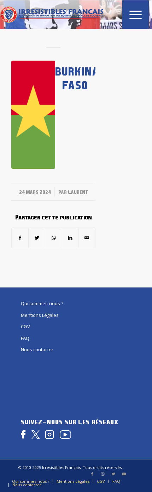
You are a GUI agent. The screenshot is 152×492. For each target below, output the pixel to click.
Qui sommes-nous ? (42, 303)
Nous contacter (37, 349)
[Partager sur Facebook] (20, 238)
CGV (25, 326)
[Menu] (132, 14)
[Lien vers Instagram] (103, 474)
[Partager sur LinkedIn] (70, 238)
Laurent (78, 192)
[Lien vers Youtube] (124, 474)
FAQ (25, 338)
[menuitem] (132, 14)
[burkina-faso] (33, 115)
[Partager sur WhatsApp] (53, 238)
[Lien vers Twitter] (113, 474)
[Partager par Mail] (87, 238)
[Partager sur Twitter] (37, 238)
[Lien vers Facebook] (92, 474)
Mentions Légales (40, 315)
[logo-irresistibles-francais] (51, 14)
